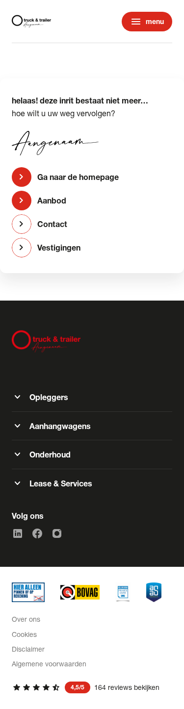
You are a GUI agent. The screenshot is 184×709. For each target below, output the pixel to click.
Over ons (26, 619)
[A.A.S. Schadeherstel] (153, 592)
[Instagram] (57, 533)
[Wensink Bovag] (80, 592)
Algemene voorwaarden (49, 663)
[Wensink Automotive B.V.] (31, 21)
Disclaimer (28, 649)
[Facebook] (37, 533)
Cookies (24, 634)
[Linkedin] (18, 533)
